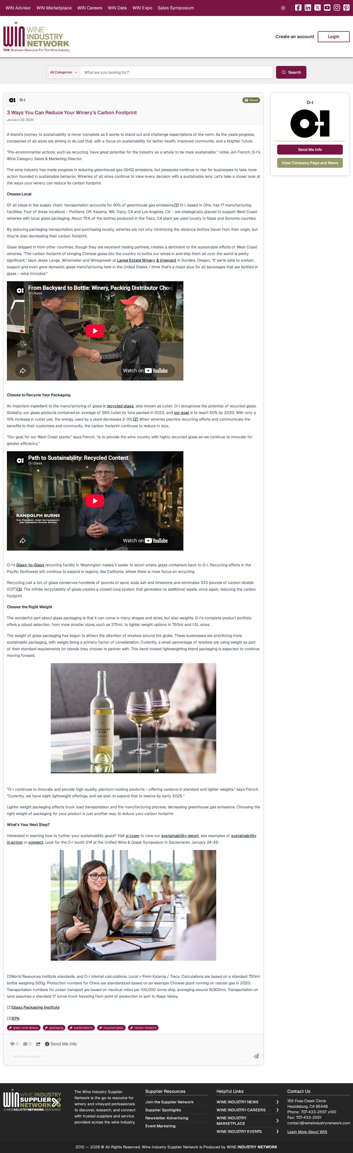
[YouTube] (327, 8)
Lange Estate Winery (136, 260)
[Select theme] (283, 8)
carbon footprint (145, 1028)
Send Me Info (63, 1044)
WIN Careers (89, 8)
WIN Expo (142, 8)
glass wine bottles (25, 1028)
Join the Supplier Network (169, 1101)
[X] (317, 8)
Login (333, 36)
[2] (135, 419)
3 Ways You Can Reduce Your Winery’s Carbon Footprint (72, 112)
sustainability (83, 1028)
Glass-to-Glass (30, 564)
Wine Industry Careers (241, 1109)
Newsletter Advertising (166, 1117)
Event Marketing (160, 1125)
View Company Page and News (310, 162)
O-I (22, 100)
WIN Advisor (18, 8)
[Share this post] (38, 1044)
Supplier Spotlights (163, 1109)
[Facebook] (298, 8)
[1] (176, 205)
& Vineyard (166, 260)
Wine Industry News (237, 1101)
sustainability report (180, 835)
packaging (56, 1028)
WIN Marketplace (54, 8)
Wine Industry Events (239, 1131)
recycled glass (120, 405)
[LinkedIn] (308, 8)
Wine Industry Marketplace (231, 1120)
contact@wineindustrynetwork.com (318, 1122)
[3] (19, 589)
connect (35, 842)
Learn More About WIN (307, 1131)
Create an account (295, 36)
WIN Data (117, 8)
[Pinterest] (346, 8)
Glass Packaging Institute (36, 1007)
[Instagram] (337, 8)
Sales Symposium (176, 8)
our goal (181, 412)
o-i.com (132, 835)
